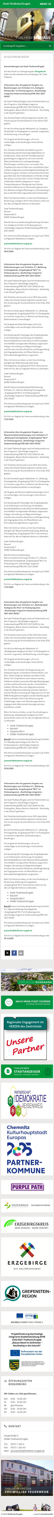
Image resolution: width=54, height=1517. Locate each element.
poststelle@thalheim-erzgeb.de (18, 243)
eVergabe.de (40, 71)
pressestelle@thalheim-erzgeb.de (28, 1450)
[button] (7, 953)
